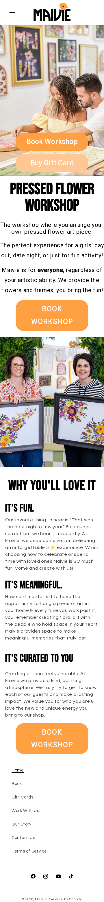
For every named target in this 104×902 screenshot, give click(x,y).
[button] (12, 12)
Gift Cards (22, 797)
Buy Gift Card (52, 163)
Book (17, 784)
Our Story (21, 824)
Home (18, 770)
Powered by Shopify (65, 899)
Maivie (41, 899)
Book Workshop (52, 141)
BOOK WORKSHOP (52, 315)
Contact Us (23, 838)
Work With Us (25, 811)
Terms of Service (29, 851)
